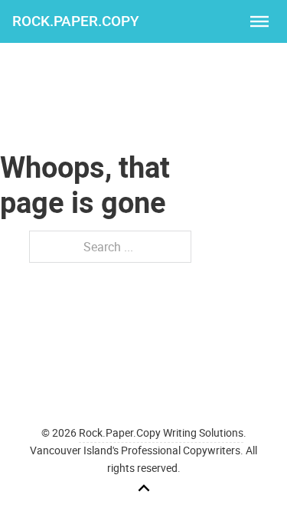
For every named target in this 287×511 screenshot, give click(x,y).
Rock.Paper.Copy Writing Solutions (161, 433)
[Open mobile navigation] (259, 21)
